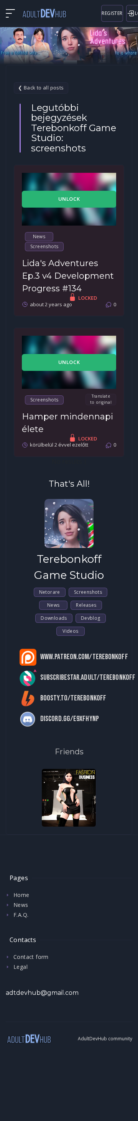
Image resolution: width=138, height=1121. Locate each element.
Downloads (54, 618)
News (39, 236)
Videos (70, 631)
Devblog (90, 618)
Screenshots (44, 246)
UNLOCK (69, 198)
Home (21, 894)
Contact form (31, 956)
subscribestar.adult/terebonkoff (87, 677)
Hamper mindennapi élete (67, 422)
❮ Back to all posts (41, 87)
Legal (20, 966)
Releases (86, 605)
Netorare (49, 592)
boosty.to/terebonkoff (73, 698)
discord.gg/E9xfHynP (69, 719)
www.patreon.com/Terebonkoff (84, 657)
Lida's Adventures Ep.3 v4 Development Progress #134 (68, 276)
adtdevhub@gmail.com (42, 992)
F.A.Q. (20, 914)
